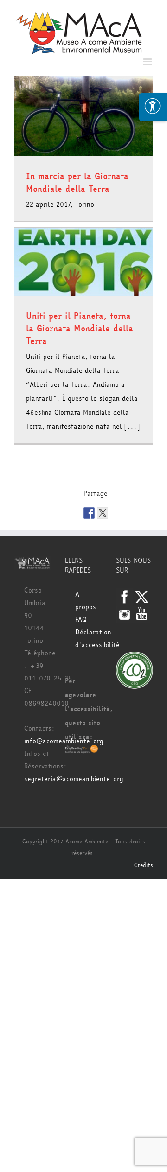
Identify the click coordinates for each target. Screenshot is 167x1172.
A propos (85, 601)
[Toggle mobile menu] (148, 62)
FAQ (81, 620)
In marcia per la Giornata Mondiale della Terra (77, 182)
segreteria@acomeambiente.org (73, 779)
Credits (143, 865)
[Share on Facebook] (89, 513)
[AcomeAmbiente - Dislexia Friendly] (81, 751)
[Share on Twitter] (102, 513)
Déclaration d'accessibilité (88, 638)
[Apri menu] (153, 107)
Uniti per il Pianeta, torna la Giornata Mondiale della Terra (79, 328)
